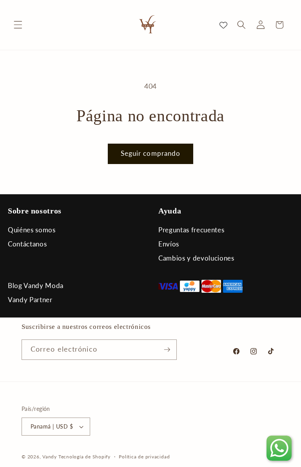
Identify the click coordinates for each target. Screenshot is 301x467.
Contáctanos (27, 244)
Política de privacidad (144, 457)
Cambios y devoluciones (196, 258)
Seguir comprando (151, 153)
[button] (18, 24)
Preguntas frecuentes (191, 230)
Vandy (49, 457)
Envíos (168, 244)
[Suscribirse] (167, 349)
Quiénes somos (32, 230)
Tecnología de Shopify (84, 457)
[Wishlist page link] (223, 25)
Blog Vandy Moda (35, 285)
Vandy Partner (30, 300)
